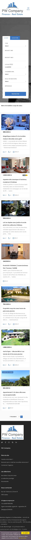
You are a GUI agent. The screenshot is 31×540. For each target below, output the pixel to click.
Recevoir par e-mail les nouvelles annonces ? (15, 462)
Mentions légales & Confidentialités (10, 517)
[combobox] (15, 46)
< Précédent (13, 416)
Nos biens (9, 475)
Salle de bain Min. (11, 79)
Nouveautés (5, 481)
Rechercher (15, 94)
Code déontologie (5, 527)
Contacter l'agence (7, 465)
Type (6, 43)
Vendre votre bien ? (7, 459)
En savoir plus (22, 538)
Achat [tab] (6, 38)
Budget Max (9, 57)
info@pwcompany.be (7, 500)
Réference (8, 86)
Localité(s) (9, 64)
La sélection (7, 478)
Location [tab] (15, 38)
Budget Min (9, 50)
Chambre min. (9, 71)
